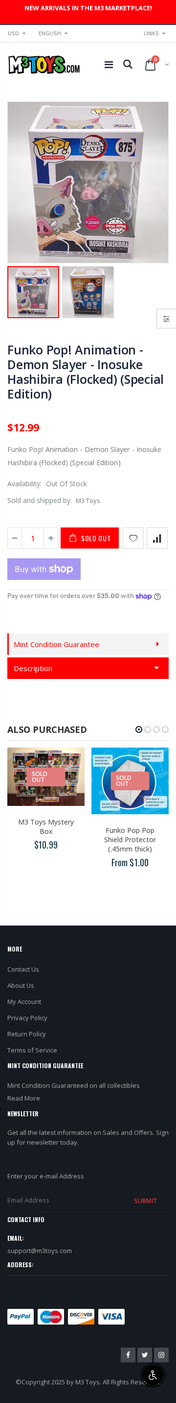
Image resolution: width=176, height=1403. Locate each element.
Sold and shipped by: (39, 500)
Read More (23, 1098)
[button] (138, 729)
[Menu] (109, 64)
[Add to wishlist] (133, 538)
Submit (145, 1200)
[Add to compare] (157, 538)
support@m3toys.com (39, 1250)
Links (151, 33)
